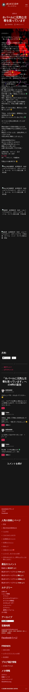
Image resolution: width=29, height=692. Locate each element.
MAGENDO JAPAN (12, 688)
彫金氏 (4, 568)
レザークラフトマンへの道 (11, 653)
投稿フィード (6, 677)
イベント (6, 596)
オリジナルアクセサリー (10, 598)
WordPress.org (6, 681)
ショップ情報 (6, 594)
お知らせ (14, 13)
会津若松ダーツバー (9, 539)
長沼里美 (6, 657)
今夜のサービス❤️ (8, 550)
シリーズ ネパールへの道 (11, 553)
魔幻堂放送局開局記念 (10, 528)
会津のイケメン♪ (8, 542)
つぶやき (6, 531)
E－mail (4, 155)
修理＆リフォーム (8, 610)
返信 (3, 408)
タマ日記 (4, 612)
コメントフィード (7, 679)
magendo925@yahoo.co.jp (10, 629)
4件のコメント (20, 24)
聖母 (4, 524)
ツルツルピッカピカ (9, 535)
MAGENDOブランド (8, 509)
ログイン (4, 674)
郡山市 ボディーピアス (9, 572)
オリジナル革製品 (8, 600)
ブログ (4, 511)
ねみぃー (6, 546)
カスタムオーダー (8, 603)
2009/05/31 (10, 24)
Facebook (5, 513)
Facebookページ (9, 637)
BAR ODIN (6, 650)
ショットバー (7, 605)
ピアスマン (6, 607)
